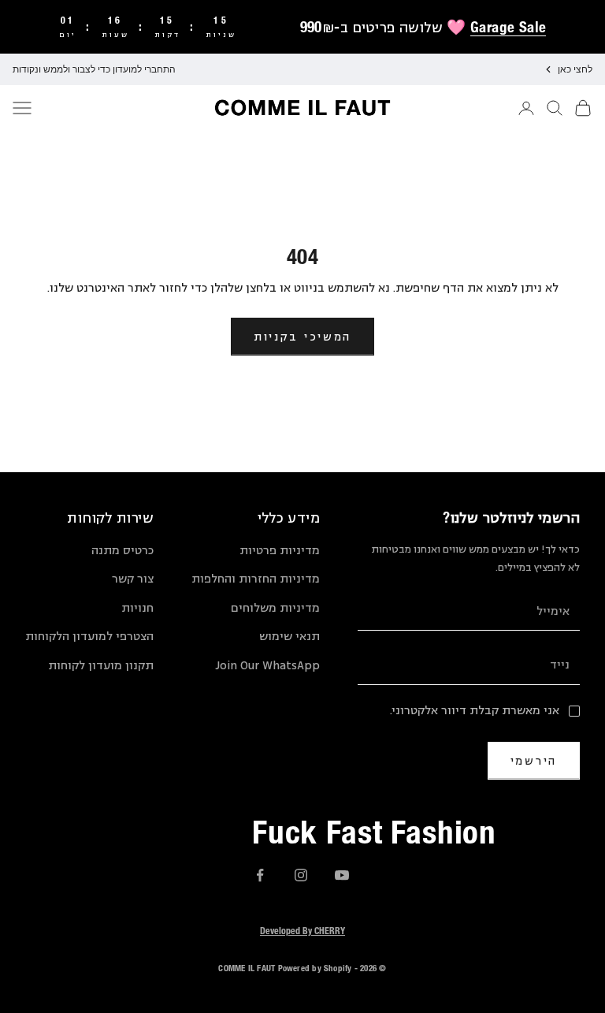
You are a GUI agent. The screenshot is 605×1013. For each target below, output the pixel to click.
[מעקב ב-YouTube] (342, 875)
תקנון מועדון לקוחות (101, 665)
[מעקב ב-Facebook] (260, 875)
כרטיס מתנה (122, 550)
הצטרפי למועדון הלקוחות (89, 636)
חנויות (137, 608)
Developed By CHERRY (302, 930)
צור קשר (133, 579)
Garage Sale (508, 26)
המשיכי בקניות (302, 336)
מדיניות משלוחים (275, 608)
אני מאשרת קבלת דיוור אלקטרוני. (474, 710)
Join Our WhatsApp (267, 665)
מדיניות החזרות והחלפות (255, 579)
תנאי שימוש (289, 636)
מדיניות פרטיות (279, 550)
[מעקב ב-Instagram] (301, 875)
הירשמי (533, 760)
